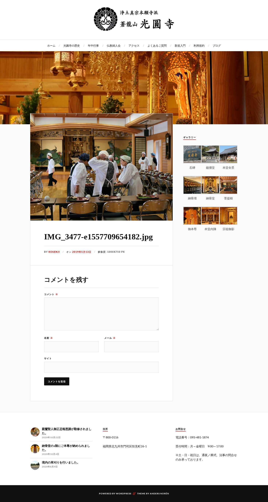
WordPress (123, 493)
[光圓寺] (134, 28)
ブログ (217, 45)
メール (110, 337)
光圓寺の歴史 (71, 45)
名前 (48, 337)
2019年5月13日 (81, 251)
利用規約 (199, 45)
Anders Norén (159, 493)
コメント (51, 294)
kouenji (54, 251)
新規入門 (180, 45)
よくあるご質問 (157, 45)
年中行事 (93, 45)
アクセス (134, 45)
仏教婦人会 (114, 45)
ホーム (51, 45)
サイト (48, 358)
